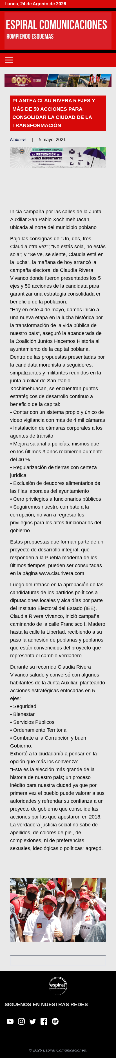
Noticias (18, 139)
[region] (58, 80)
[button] (58, 80)
